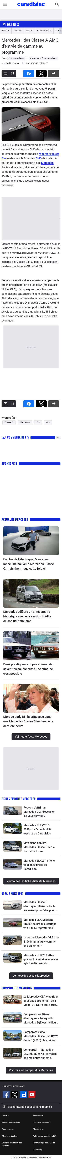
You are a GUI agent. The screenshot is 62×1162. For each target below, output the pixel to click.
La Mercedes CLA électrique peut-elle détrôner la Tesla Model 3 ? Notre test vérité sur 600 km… (41, 1001)
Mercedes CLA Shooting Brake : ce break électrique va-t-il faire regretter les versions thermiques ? (39, 924)
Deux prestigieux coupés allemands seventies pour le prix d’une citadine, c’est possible (28, 668)
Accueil (5, 30)
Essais (29, 30)
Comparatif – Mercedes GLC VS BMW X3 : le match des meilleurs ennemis (40, 1054)
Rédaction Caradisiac (11, 1122)
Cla (38, 422)
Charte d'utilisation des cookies (12, 1144)
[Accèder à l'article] (31, 540)
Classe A (9, 422)
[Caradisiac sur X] (15, 1095)
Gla (48, 422)
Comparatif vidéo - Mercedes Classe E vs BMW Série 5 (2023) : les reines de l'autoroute (40, 1036)
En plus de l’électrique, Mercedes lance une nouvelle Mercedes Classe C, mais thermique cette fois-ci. (28, 563)
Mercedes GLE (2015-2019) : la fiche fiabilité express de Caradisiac (37, 829)
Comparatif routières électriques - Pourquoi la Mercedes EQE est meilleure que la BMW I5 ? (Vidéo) (40, 1019)
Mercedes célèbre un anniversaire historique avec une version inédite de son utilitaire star (27, 616)
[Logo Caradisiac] (31, 7)
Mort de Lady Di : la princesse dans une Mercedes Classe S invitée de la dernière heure (28, 721)
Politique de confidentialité (44, 1136)
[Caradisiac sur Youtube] (31, 1095)
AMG (38, 158)
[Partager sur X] (42, 72)
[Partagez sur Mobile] (54, 72)
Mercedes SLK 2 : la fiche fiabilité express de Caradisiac (39, 865)
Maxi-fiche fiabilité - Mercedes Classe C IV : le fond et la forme (39, 847)
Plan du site (38, 1129)
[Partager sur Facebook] (29, 72)
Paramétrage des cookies (44, 1143)
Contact (5, 1115)
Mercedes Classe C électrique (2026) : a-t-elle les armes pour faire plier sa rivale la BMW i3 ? (40, 906)
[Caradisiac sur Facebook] (6, 1095)
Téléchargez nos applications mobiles (29, 1106)
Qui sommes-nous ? (41, 1122)
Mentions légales (9, 1136)
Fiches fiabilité (44, 30)
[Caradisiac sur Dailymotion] (24, 1095)
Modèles (18, 30)
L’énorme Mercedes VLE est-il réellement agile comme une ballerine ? (41, 941)
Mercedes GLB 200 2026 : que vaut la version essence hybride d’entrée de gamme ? (40, 960)
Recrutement (7, 1129)
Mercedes (11, 24)
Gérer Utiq (37, 1150)
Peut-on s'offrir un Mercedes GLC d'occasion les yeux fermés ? (39, 811)
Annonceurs (38, 1115)
